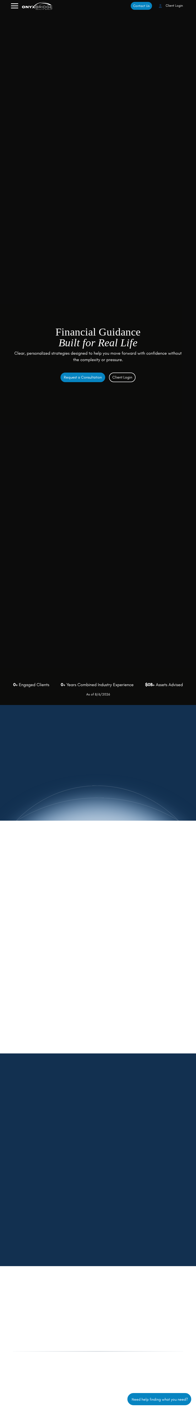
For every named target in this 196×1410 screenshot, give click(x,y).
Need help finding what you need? (159, 1399)
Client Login (174, 6)
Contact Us (141, 6)
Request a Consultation (83, 377)
